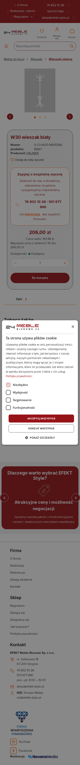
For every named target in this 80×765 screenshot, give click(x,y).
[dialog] (40, 382)
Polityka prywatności (19, 376)
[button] (40, 437)
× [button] (72, 326)
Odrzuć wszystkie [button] (41, 428)
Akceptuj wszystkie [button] (41, 418)
